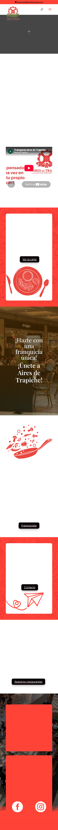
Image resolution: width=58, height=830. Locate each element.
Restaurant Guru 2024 (16, 637)
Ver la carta (30, 259)
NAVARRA (22, 200)
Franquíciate (29, 525)
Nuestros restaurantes (28, 681)
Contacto (29, 587)
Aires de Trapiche (16, 645)
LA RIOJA (36, 200)
